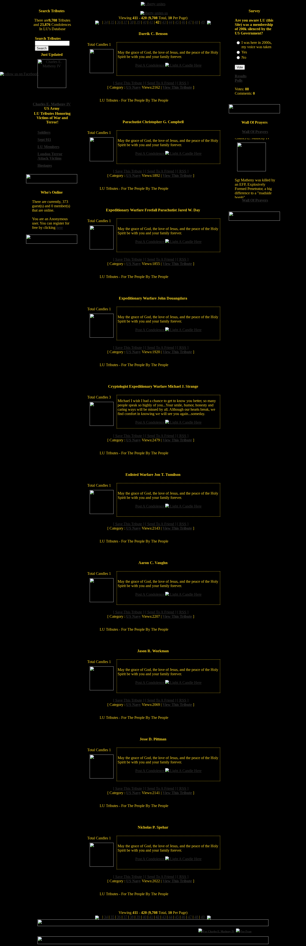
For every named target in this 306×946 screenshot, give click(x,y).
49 (203, 917)
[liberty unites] (153, 4)
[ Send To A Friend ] (160, 83)
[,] (97, 22)
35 (112, 917)
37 (125, 917)
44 (170, 917)
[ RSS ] (182, 83)
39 (138, 917)
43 (164, 917)
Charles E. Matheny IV (52, 104)
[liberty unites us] (154, 13)
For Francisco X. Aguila (248, 931)
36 (119, 917)
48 (196, 917)
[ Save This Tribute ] (128, 83)
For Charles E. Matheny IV (213, 931)
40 (145, 917)
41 (151, 917)
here (59, 227)
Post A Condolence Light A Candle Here (168, 65)
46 (183, 917)
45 (177, 917)
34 (106, 917)
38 (132, 917)
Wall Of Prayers (255, 132)
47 (190, 917)
